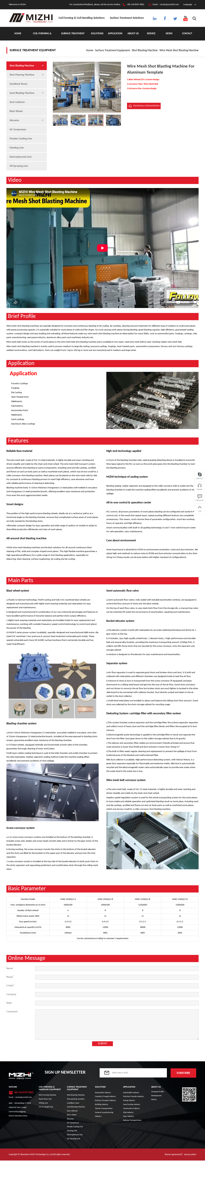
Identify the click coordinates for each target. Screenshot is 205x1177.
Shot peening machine (22, 75)
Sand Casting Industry (131, 1104)
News (169, 33)
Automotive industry (103, 1093)
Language (187, 4)
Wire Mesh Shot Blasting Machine (179, 50)
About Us (133, 33)
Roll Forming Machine (47, 1095)
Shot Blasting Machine (145, 50)
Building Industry (101, 1104)
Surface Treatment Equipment (73, 36)
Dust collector (17, 102)
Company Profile (157, 1092)
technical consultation (146, 106)
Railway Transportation (132, 1120)
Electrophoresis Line (21, 157)
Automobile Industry (131, 1093)
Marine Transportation (103, 1108)
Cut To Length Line (46, 1107)
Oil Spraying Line (19, 166)
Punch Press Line (45, 1099)
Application (115, 33)
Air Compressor (18, 129)
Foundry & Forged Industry (105, 1096)
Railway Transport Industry (105, 1100)
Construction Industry (131, 1108)
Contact (187, 33)
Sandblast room (18, 84)
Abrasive (14, 120)
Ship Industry (128, 1112)
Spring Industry (129, 1100)
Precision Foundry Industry (133, 1096)
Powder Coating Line (21, 138)
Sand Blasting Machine (22, 93)
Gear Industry (128, 1116)
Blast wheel (16, 111)
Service (151, 33)
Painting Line (17, 148)
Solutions (97, 33)
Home (17, 33)
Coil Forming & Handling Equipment (42, 36)
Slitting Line (43, 1103)
